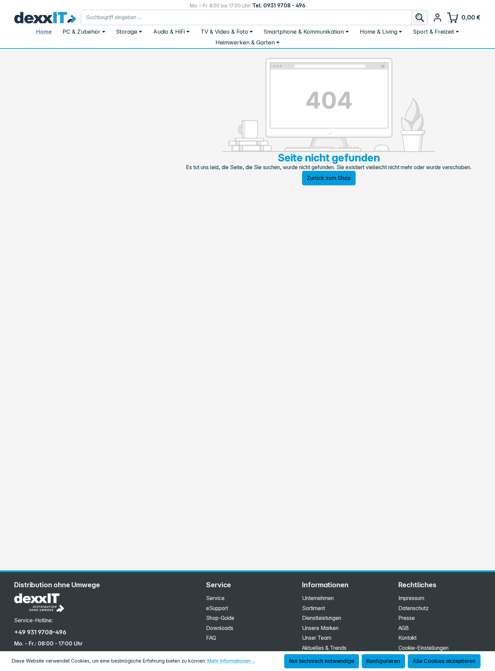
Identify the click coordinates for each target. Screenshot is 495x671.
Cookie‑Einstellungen (423, 648)
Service (215, 598)
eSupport (217, 608)
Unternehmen (318, 598)
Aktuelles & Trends (324, 648)
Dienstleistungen (321, 618)
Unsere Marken (320, 628)
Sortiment (313, 608)
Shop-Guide (220, 618)
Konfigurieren (383, 661)
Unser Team (316, 638)
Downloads (219, 628)
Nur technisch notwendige (321, 661)
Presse (406, 618)
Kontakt (407, 638)
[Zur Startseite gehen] (45, 18)
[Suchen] (419, 17)
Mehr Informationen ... (231, 661)
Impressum (411, 598)
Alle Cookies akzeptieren (443, 661)
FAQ (211, 638)
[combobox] (246, 17)
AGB (403, 628)
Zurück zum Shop (329, 178)
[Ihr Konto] (437, 17)
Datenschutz (413, 608)
